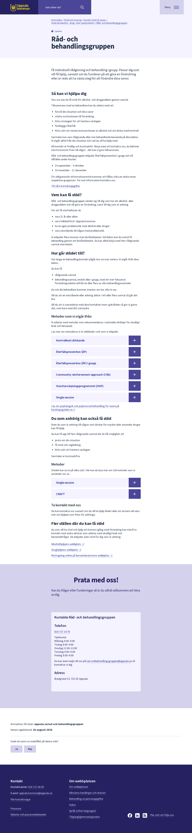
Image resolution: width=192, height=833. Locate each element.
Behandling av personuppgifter (86, 798)
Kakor (72, 804)
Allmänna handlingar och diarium (87, 792)
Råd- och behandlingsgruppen (111, 22)
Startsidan (56, 19)
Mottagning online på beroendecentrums (80, 555)
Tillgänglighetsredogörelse (84, 816)
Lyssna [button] (58, 31)
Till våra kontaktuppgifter (65, 186)
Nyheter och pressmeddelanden (28, 814)
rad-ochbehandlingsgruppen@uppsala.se (109, 661)
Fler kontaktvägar (20, 799)
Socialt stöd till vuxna (95, 19)
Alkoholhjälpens (66, 544)
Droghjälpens (65, 549)
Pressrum (15, 808)
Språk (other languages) (82, 810)
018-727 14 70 (62, 631)
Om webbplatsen (78, 786)
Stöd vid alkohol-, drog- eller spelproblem (72, 22)
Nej (30, 749)
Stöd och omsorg (73, 19)
